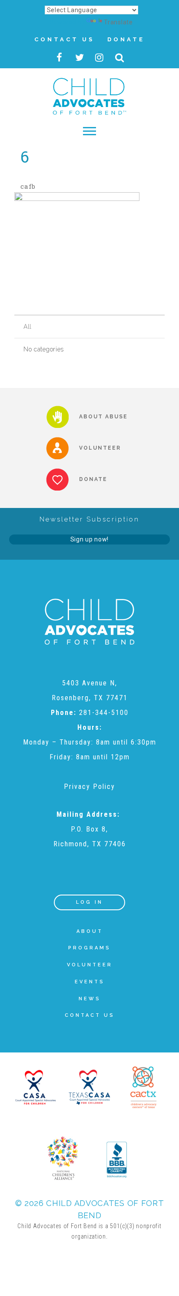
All (27, 326)
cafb (28, 186)
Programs (89, 948)
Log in (89, 902)
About (89, 931)
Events (90, 982)
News (90, 999)
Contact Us (64, 39)
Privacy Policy (89, 786)
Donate (126, 39)
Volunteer (90, 965)
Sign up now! (89, 539)
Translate (118, 22)
